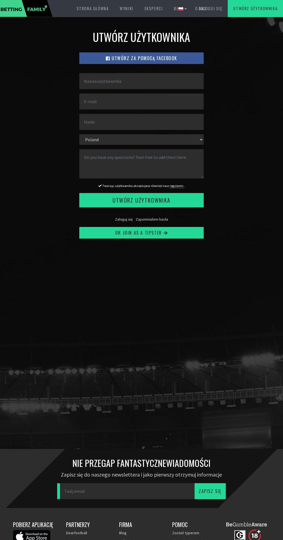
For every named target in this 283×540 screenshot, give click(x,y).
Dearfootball (76, 532)
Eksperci (154, 8)
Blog (179, 8)
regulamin (177, 186)
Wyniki (126, 8)
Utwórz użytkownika (255, 8)
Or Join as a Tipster (139, 232)
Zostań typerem (185, 532)
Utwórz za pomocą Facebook (143, 58)
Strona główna (93, 8)
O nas (201, 8)
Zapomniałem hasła (152, 219)
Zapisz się (210, 491)
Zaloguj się (124, 219)
